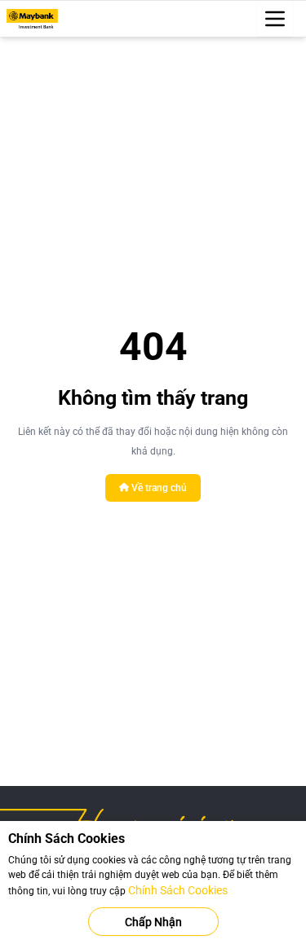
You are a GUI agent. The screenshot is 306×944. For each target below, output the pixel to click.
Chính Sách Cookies (178, 890)
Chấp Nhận (153, 922)
